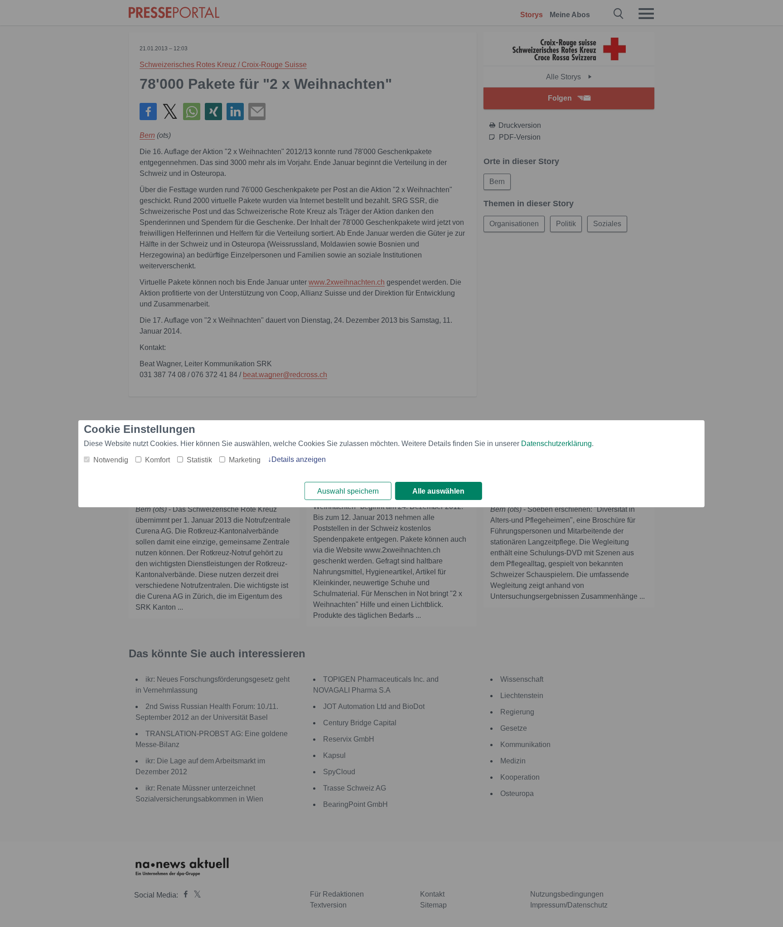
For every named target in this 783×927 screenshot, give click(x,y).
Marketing (245, 460)
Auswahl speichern (348, 491)
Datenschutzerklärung (556, 443)
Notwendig (110, 460)
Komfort (157, 460)
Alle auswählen (438, 491)
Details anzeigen (298, 459)
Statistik (199, 460)
